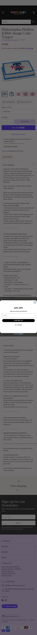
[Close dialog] (35, 302)
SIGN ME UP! (18, 320)
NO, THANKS (18, 324)
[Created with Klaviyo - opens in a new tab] (18, 334)
